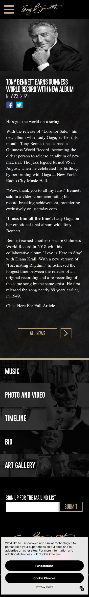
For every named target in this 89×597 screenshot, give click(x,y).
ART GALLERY (20, 465)
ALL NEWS (37, 333)
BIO (8, 442)
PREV (66, 333)
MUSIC (12, 371)
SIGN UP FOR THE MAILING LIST (31, 498)
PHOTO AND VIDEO (25, 395)
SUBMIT (71, 507)
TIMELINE (15, 418)
